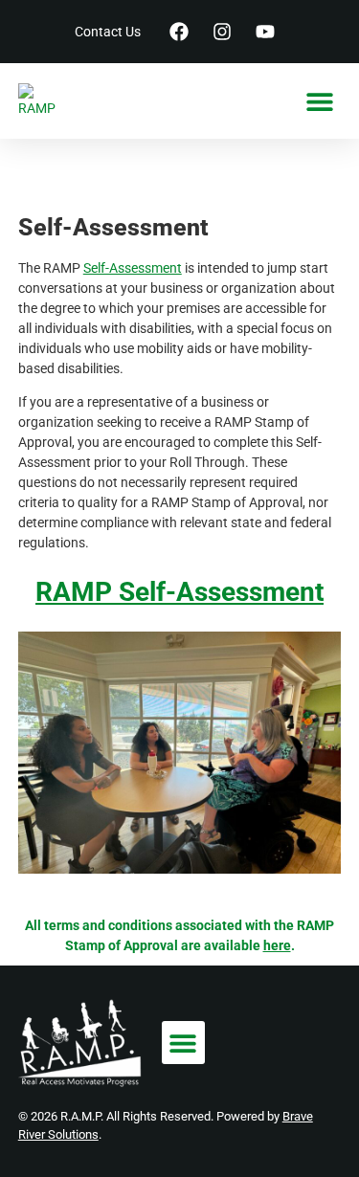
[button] (319, 100)
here (277, 945)
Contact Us (108, 31)
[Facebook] (179, 31)
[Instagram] (222, 31)
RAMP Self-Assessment (179, 592)
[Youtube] (265, 31)
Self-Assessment (132, 268)
